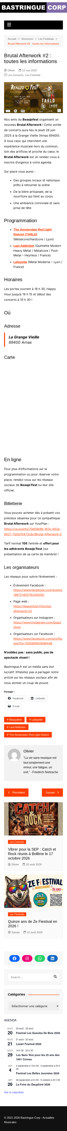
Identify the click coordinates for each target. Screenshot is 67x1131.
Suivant (50, 792)
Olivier (11, 70)
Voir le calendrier (14, 1092)
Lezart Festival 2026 (28, 1044)
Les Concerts (15, 75)
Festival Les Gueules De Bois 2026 (38, 1033)
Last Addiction (17, 727)
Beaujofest (15, 719)
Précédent (18, 792)
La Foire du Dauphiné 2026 (33, 1084)
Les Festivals (32, 75)
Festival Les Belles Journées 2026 (37, 1073)
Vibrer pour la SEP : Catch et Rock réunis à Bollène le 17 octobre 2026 (32, 853)
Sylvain (16, 932)
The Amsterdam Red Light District (29, 734)
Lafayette (20, 262)
